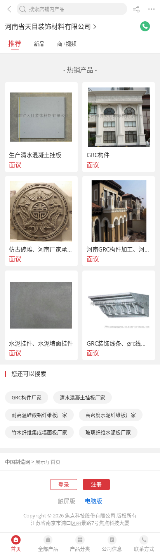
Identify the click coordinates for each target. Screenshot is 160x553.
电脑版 (93, 501)
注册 (96, 484)
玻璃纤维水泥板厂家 (108, 432)
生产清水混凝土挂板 (35, 155)
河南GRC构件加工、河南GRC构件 (119, 249)
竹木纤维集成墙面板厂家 (39, 432)
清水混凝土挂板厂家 (82, 397)
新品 (39, 43)
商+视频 (67, 43)
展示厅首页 (48, 461)
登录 (63, 484)
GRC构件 (98, 155)
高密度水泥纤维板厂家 (110, 414)
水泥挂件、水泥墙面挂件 (41, 343)
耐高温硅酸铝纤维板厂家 (39, 414)
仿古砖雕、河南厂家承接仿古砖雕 (41, 249)
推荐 (14, 43)
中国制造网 (17, 461)
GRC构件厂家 (27, 397)
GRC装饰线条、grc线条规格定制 (119, 343)
